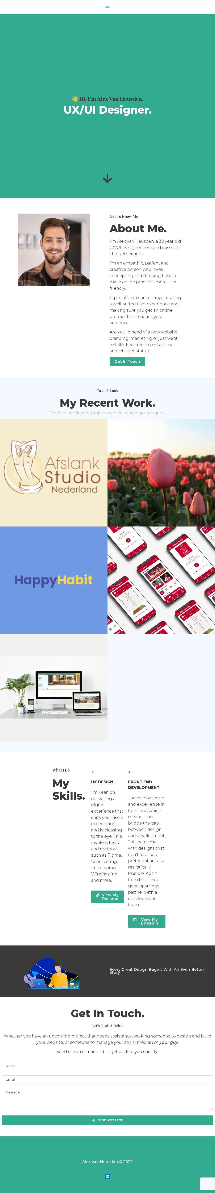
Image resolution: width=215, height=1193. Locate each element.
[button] (107, 5)
